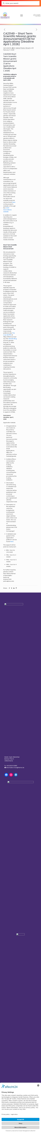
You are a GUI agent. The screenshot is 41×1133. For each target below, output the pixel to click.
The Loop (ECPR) (9, 334)
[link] (5, 15)
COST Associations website (7, 210)
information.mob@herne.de (15, 768)
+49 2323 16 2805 (11, 766)
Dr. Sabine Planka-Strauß (22, 48)
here (13, 202)
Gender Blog (13, 339)
